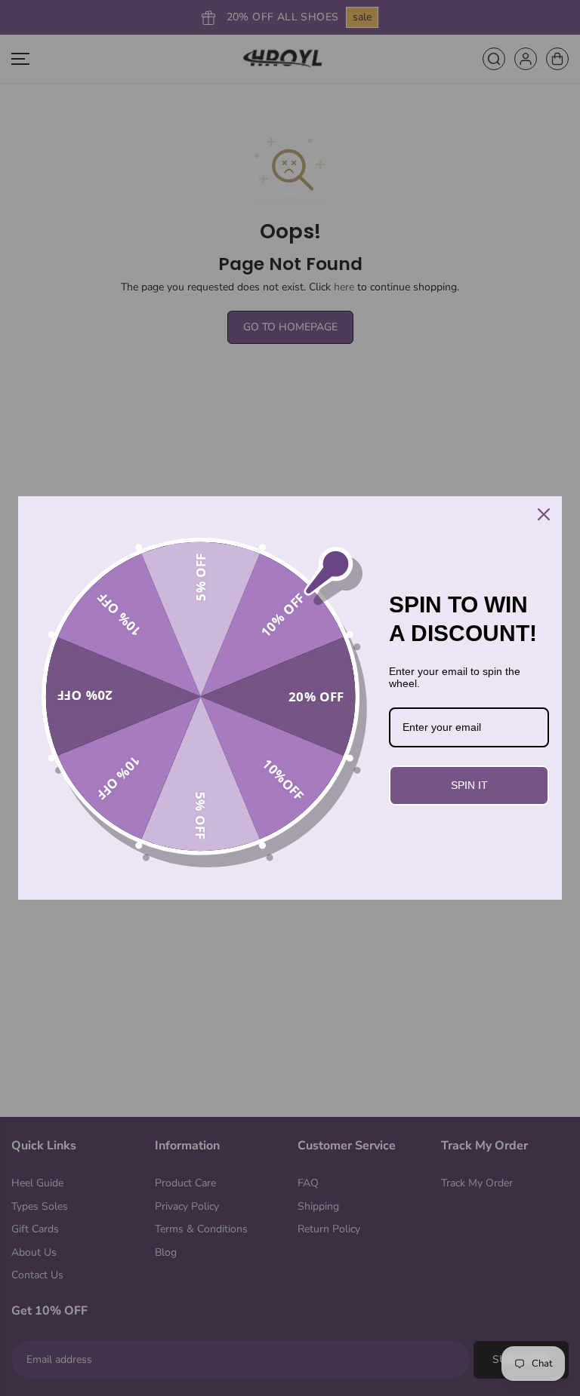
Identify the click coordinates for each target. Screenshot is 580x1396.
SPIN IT (469, 785)
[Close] (544, 514)
